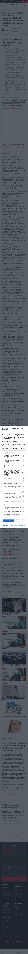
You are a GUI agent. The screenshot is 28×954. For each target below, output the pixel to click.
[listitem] (14, 453)
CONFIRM (8, 520)
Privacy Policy (22, 525)
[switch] (23, 456)
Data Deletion (6, 525)
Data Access (14, 525)
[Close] (25, 428)
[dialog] (14, 477)
